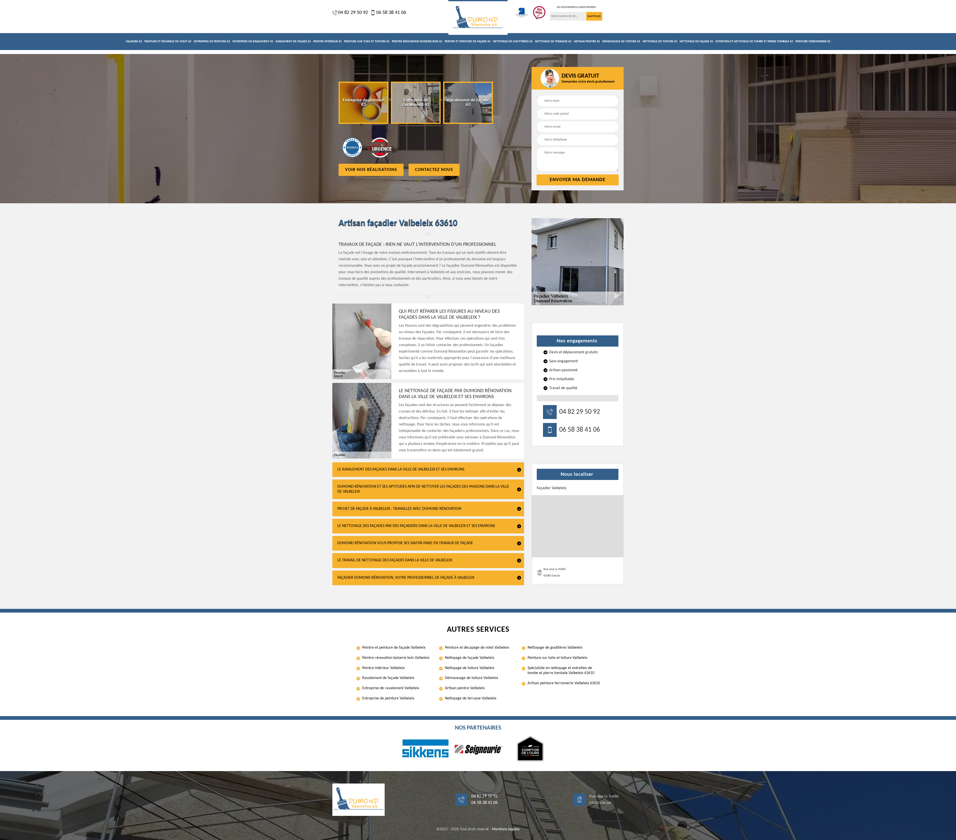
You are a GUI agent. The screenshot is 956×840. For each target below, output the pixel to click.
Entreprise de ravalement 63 (253, 41)
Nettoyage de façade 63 (696, 41)
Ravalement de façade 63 (293, 41)
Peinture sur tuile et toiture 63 (366, 41)
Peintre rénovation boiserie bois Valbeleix (395, 658)
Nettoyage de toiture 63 (660, 41)
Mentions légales (506, 829)
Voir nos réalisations (371, 169)
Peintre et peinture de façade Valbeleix (393, 648)
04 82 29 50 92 (353, 12)
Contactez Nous (434, 169)
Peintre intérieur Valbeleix (383, 668)
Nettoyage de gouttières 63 (513, 41)
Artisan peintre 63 (587, 41)
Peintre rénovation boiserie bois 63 (417, 41)
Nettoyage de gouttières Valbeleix (555, 648)
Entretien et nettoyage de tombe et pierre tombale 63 (754, 41)
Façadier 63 (134, 41)
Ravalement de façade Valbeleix (388, 678)
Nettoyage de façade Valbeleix (469, 658)
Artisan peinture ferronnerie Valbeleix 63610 (564, 683)
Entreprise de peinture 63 (212, 41)
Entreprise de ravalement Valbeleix (390, 688)
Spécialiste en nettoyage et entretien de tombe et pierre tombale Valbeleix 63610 (561, 670)
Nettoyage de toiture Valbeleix (469, 668)
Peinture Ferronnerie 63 (812, 41)
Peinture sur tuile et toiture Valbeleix (557, 658)
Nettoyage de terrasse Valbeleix (470, 698)
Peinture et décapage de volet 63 (167, 41)
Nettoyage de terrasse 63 (553, 41)
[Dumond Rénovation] (478, 17)
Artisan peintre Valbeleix (465, 688)
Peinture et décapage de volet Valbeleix (477, 648)
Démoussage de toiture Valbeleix (471, 678)
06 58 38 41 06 (391, 12)
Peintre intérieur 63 (327, 41)
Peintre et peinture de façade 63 (467, 41)
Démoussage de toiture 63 (621, 41)
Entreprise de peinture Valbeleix (388, 698)
